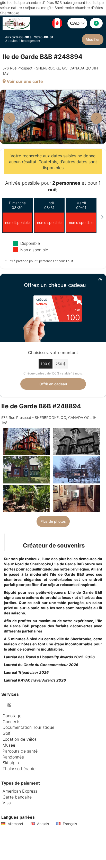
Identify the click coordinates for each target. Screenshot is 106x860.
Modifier (93, 39)
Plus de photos (53, 521)
